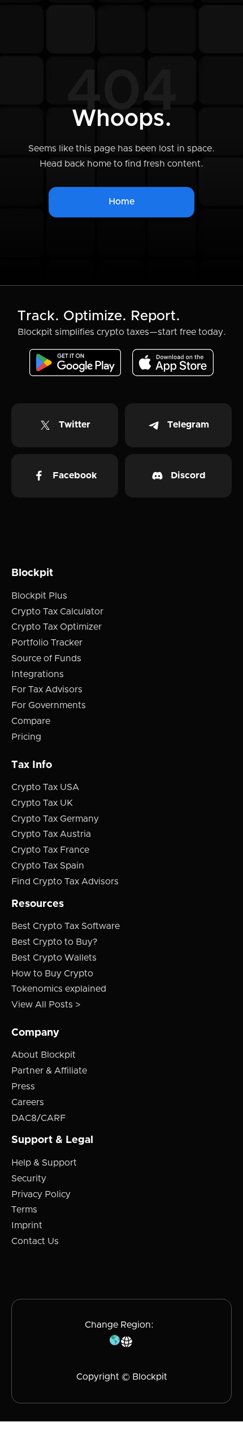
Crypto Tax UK (42, 803)
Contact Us (35, 1241)
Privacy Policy (41, 1194)
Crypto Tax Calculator (57, 611)
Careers (27, 1102)
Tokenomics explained (58, 988)
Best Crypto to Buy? (54, 941)
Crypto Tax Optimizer (56, 626)
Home (121, 201)
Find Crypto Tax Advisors (65, 881)
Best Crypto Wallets (54, 957)
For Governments (48, 705)
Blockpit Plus (39, 595)
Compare (30, 721)
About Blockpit (43, 1054)
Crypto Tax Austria (51, 834)
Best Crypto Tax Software (65, 926)
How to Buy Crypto (52, 973)
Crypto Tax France (50, 849)
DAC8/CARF (38, 1118)
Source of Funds (46, 658)
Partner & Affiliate (49, 1070)
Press (23, 1086)
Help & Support (44, 1162)
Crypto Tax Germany (55, 818)
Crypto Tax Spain (47, 865)
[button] (121, 1341)
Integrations (37, 674)
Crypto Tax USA (45, 787)
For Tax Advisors (47, 689)
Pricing (26, 736)
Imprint (26, 1225)
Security (28, 1178)
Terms (24, 1209)
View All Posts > (45, 1004)
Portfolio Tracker (47, 642)
